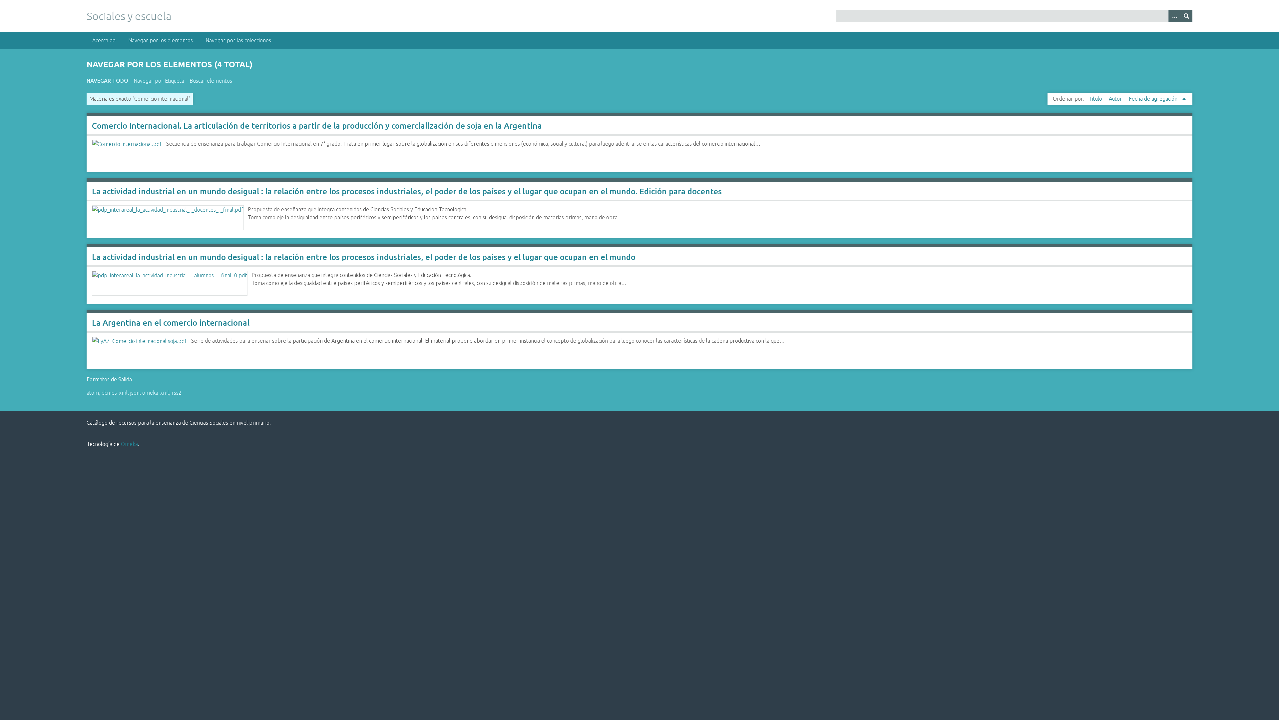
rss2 (177, 393)
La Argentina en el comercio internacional (170, 322)
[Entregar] (1186, 16)
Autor (1116, 99)
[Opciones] (1174, 16)
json (135, 393)
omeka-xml (155, 393)
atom (93, 393)
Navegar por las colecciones (238, 40)
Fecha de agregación (1154, 99)
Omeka (129, 444)
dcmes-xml (115, 393)
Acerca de (104, 40)
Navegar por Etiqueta (159, 81)
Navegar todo (107, 81)
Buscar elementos (211, 81)
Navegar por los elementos (160, 40)
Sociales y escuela (129, 16)
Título (1095, 99)
